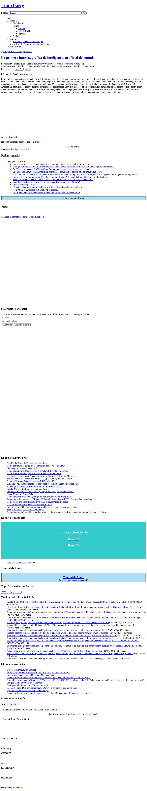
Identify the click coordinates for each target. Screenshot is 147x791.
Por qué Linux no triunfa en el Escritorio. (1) (27, 683)
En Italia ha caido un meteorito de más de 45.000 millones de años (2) (38, 672)
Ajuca (4, 763)
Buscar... (5, 13)
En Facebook (51, 709)
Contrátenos (18, 23)
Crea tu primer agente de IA (25, 184)
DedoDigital (6, 777)
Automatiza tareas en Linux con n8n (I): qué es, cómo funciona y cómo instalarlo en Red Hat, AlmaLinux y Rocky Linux (62, 635)
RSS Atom (27, 709)
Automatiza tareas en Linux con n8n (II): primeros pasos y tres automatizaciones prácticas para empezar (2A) (56, 630)
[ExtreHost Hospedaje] (22, 217)
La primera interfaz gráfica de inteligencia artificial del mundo (47, 57)
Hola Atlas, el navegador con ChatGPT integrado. (35, 190)
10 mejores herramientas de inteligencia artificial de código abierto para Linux (48, 187)
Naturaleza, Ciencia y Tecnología (28, 41)
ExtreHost (17, 787)
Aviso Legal (91, 714)
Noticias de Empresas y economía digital (31, 44)
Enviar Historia (14, 46)
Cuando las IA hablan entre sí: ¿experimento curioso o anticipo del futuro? (46, 182)
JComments (73, 146)
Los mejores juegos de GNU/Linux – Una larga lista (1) (32, 675)
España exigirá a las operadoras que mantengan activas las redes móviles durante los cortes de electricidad (55, 651)
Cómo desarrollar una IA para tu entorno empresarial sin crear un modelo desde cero (51, 164)
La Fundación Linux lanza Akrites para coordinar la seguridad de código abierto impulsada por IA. (57, 172)
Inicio (9, 18)
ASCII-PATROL (26, 31)
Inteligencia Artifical (20, 149)
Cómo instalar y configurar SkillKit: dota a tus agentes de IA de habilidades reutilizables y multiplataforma (61, 177)
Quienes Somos (57, 714)
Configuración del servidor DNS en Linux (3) (27, 685)
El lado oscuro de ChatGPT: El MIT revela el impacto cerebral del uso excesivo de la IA (53, 179)
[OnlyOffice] (16, 51)
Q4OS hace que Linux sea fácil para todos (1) (28, 690)
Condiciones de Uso (75, 714)
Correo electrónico (63, 63)
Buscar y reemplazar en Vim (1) (21, 670)
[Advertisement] (73, 116)
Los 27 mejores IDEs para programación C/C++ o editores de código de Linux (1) (44, 688)
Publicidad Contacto (12, 709)
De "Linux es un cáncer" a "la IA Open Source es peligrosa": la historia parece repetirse (52, 169)
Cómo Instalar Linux (73, 198)
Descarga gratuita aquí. (69, 580)
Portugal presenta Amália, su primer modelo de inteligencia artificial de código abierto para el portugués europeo (63, 166)
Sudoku (21, 28)
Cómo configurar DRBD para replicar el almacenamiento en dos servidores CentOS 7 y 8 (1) (49, 677)
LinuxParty (12, 5)
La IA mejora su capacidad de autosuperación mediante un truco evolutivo (46, 192)
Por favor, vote (7, 69)
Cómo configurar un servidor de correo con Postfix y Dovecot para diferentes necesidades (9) (49, 693)
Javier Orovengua (45, 63)
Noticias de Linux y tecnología (21, 562)
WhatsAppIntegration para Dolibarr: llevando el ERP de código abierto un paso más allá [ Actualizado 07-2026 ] (58, 622)
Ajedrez (22, 33)
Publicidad (17, 36)
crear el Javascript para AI (75, 81)
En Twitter (38, 709)
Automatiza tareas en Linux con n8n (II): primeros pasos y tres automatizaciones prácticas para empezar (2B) (56, 658)
